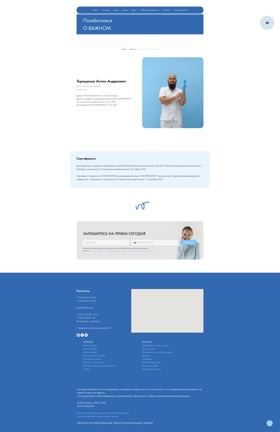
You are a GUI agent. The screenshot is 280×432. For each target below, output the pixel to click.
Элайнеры (147, 359)
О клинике (106, 10)
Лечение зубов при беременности (99, 365)
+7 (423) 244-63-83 (86, 297)
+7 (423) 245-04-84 (86, 301)
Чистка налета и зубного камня (157, 352)
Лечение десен (90, 348)
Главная (124, 49)
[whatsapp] (78, 335)
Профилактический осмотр (155, 345)
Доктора (133, 49)
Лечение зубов (90, 345)
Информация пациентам (150, 10)
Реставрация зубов (92, 359)
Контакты (166, 10)
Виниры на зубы (150, 365)
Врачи (116, 10)
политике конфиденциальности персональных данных (137, 251)
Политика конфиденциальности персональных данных (103, 413)
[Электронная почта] (86, 335)
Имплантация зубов (151, 362)
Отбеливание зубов (151, 369)
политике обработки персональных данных (104, 251)
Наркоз (86, 369)
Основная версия (180, 10)
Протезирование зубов (94, 355)
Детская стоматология (94, 362)
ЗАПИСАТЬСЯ (188, 242)
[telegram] (82, 335)
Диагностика (148, 348)
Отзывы (125, 10)
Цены (134, 10)
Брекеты (146, 355)
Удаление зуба (90, 352)
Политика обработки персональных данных (98, 416)
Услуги (95, 10)
